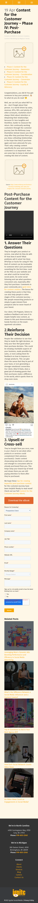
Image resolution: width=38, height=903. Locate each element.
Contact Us (19, 877)
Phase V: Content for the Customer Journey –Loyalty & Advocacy (16, 84)
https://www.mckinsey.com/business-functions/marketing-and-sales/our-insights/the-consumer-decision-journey (19, 186)
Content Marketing (10, 38)
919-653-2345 (22, 852)
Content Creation (23, 36)
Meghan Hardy (24, 38)
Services (19, 870)
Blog (19, 872)
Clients (19, 867)
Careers (19, 875)
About (19, 864)
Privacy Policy (29, 900)
